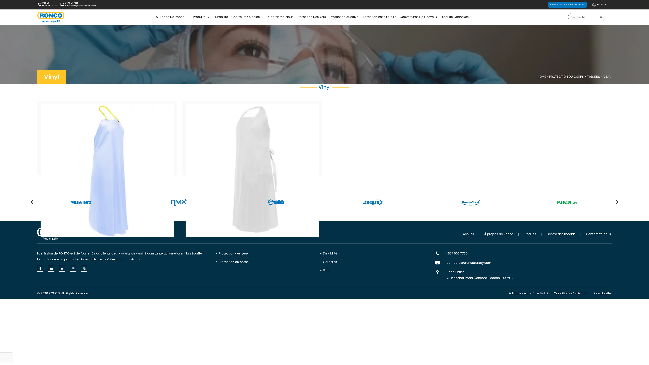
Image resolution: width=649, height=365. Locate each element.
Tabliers (593, 77)
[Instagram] (73, 269)
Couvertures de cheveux (418, 17)
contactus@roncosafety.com (80, 5)
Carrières (330, 262)
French (601, 4)
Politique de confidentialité (528, 293)
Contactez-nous (280, 17)
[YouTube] (51, 269)
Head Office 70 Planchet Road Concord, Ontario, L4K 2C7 (480, 275)
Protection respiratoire (379, 17)
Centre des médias (245, 17)
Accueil (468, 234)
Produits (199, 17)
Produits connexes (454, 17)
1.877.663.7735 (49, 5)
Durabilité (221, 17)
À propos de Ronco (170, 17)
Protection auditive (344, 17)
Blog (326, 270)
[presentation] (31, 202)
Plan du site (602, 293)
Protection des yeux (312, 17)
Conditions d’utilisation (571, 293)
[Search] (601, 17)
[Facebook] (40, 269)
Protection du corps (566, 77)
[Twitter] (62, 269)
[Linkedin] (84, 269)
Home (541, 77)
